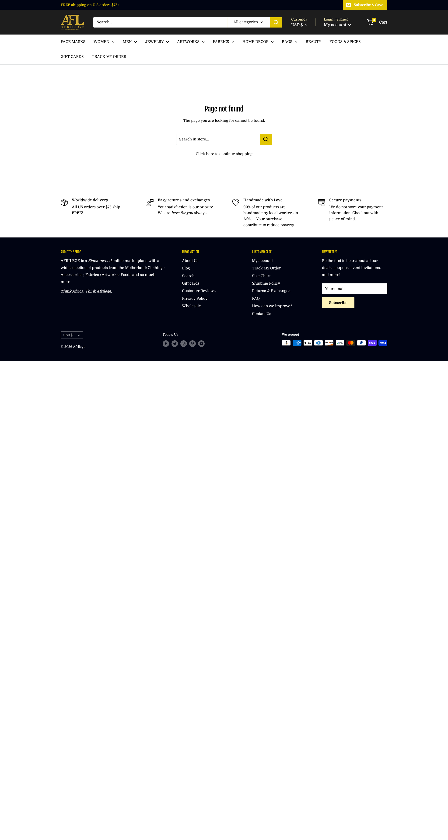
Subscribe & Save (368, 5)
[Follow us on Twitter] (175, 343)
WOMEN (101, 42)
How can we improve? (272, 306)
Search (188, 276)
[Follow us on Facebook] (166, 343)
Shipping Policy (266, 283)
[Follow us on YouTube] (201, 343)
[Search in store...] (266, 139)
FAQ (256, 298)
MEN (127, 42)
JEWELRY (154, 42)
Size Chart (261, 276)
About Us (190, 261)
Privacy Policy (194, 298)
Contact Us (261, 314)
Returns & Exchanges (271, 291)
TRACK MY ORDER (109, 57)
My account (335, 25)
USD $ (68, 335)
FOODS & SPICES (345, 42)
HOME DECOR (255, 42)
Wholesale (191, 306)
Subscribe (338, 303)
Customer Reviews (199, 291)
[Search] (276, 22)
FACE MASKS (73, 42)
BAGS (287, 42)
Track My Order (266, 268)
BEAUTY (313, 42)
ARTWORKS (188, 42)
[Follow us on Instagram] (183, 343)
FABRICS (221, 42)
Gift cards (191, 283)
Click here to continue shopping (224, 154)
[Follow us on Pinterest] (192, 343)
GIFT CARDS (72, 57)
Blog (186, 268)
